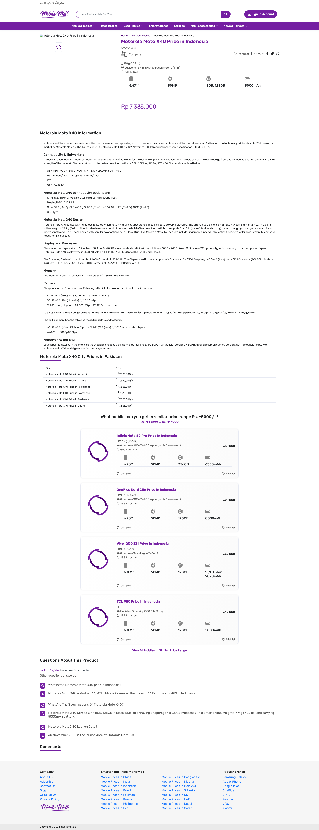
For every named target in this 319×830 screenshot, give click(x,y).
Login (43, 670)
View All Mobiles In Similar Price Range (159, 650)
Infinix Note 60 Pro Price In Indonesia (147, 436)
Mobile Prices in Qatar (177, 808)
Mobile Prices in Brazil (116, 790)
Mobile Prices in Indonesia (119, 786)
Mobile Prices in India (115, 781)
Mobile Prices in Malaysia (179, 786)
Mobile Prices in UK (175, 794)
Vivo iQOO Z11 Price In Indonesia (143, 544)
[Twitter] (272, 54)
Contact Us (47, 786)
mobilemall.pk (68, 826)
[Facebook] (267, 54)
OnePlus (228, 790)
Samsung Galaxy (234, 777)
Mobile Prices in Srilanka (178, 790)
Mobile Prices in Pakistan (118, 794)
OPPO (226, 794)
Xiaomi (227, 808)
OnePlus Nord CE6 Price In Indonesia (146, 490)
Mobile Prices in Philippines (119, 803)
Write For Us (48, 794)
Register (55, 670)
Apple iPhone (232, 781)
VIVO (226, 803)
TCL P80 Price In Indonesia (138, 602)
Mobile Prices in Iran (114, 808)
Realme (228, 799)
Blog (43, 790)
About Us (46, 777)
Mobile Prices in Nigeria (178, 781)
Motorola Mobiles (141, 35)
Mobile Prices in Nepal (177, 803)
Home (124, 35)
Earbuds (179, 26)
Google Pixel (231, 786)
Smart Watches (158, 26)
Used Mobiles (109, 26)
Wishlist (243, 54)
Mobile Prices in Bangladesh (181, 777)
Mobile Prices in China (116, 777)
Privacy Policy (49, 799)
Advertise (46, 781)
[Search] (226, 14)
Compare (134, 54)
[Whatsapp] (277, 54)
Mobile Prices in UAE (176, 799)
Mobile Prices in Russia (116, 799)
